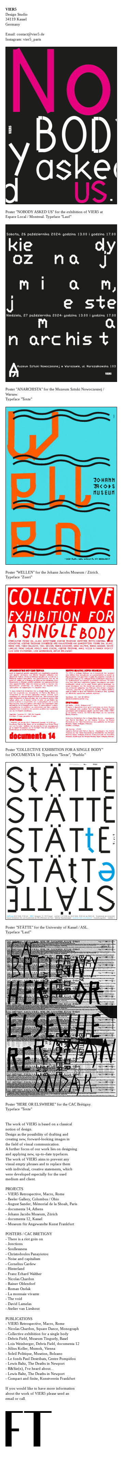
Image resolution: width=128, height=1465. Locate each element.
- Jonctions (14, 1244)
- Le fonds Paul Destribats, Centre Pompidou (40, 1359)
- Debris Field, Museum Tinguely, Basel (36, 1338)
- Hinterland (15, 1269)
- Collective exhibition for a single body (37, 1334)
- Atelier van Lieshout (22, 1308)
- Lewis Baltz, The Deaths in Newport (35, 1363)
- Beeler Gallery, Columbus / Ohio (32, 1199)
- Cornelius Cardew (20, 1264)
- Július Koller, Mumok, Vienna (30, 1348)
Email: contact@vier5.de (24, 34)
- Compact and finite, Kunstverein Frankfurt (40, 1378)
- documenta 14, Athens (24, 1209)
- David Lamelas (18, 1304)
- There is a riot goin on (24, 1239)
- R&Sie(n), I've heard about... (29, 1368)
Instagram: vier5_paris (23, 39)
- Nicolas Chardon (19, 1279)
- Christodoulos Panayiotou (26, 1254)
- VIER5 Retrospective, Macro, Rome (35, 1194)
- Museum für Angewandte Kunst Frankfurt (39, 1224)
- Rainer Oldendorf (20, 1284)
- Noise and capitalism (22, 1259)
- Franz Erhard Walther (23, 1274)
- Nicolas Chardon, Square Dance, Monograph (42, 1329)
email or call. (15, 1398)
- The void (13, 1299)
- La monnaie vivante (22, 1294)
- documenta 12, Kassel (23, 1219)
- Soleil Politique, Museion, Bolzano (33, 1353)
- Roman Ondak (18, 1289)
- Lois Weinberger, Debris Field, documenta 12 (42, 1344)
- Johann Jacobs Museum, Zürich (31, 1214)
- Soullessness (16, 1249)
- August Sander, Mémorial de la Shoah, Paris (41, 1204)
